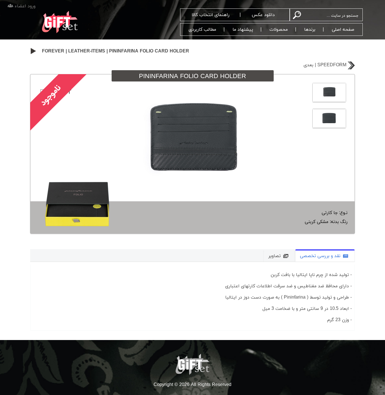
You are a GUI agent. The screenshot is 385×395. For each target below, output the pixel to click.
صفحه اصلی (343, 30)
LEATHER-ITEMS (86, 51)
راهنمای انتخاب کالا (210, 15)
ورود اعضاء (24, 6)
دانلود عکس (263, 15)
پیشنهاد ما (243, 30)
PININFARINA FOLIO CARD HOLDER (149, 51)
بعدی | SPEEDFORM (325, 65)
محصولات (278, 30)
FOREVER (53, 51)
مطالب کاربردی (202, 30)
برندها (309, 30)
